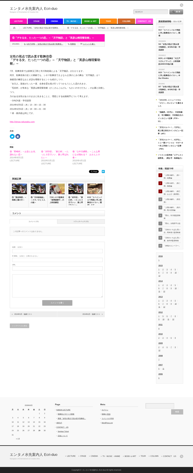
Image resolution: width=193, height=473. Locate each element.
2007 (160, 365)
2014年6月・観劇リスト (91, 314)
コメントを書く (89, 44)
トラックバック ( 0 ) (81, 221)
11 (159, 291)
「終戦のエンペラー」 (172, 246)
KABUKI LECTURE (63, 410)
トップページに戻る (19, 326)
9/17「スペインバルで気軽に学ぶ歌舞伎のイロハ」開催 (169, 33)
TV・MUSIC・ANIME (72, 22)
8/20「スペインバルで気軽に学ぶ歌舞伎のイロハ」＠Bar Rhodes (169, 75)
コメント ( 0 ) (33, 221)
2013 (160, 297)
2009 (160, 343)
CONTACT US (144, 21)
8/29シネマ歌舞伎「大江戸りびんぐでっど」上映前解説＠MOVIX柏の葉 (169, 61)
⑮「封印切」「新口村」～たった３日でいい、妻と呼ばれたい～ (55, 154)
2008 (160, 356)
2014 (160, 281)
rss (181, 5)
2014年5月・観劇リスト (23, 314)
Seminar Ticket (63, 431)
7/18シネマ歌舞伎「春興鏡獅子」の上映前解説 (57, 199)
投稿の (106, 414)
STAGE (36, 21)
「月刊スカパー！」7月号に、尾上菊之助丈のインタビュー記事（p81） (170, 130)
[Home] (14, 28)
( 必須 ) (17, 247)
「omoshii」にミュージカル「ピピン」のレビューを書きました (170, 103)
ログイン (105, 410)
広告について (63, 436)
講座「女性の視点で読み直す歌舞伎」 (72, 418)
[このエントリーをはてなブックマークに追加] (103, 172)
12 (159, 276)
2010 (160, 334)
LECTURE (18, 21)
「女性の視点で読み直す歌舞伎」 (46, 28)
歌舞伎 (73, 44)
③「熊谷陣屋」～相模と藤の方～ (19, 198)
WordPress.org (107, 423)
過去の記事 (177, 21)
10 (176, 272)
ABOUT (59, 423)
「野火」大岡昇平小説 (172, 223)
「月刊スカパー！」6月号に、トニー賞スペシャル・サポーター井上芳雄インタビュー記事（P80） (170, 144)
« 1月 (18, 439)
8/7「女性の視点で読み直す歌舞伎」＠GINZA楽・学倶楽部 (169, 89)
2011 (160, 325)
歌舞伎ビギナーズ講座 (66, 414)
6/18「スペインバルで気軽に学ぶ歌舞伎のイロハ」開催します (94, 201)
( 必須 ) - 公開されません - (25, 256)
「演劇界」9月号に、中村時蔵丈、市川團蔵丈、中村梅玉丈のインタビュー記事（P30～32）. (170, 116)
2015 (160, 266)
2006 (160, 374)
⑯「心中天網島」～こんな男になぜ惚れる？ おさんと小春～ (86, 154)
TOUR (108, 21)
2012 (160, 312)
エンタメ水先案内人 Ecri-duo (33, 8)
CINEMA (54, 21)
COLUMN (126, 21)
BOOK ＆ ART (90, 21)
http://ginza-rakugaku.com (22, 121)
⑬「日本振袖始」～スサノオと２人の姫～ (38, 199)
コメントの (108, 418)
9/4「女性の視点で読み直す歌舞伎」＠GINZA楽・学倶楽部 (169, 47)
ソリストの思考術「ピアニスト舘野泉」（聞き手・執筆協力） (170, 156)
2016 (160, 256)
